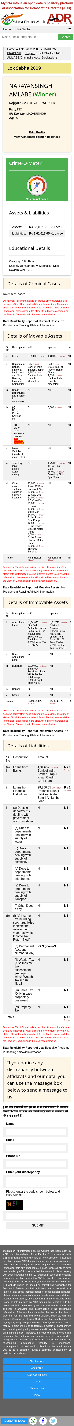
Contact (37, 1381)
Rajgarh (30, 53)
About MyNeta (37, 1361)
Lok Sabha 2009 (29, 49)
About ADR (37, 1368)
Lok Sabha (23, 29)
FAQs (37, 1395)
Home (7, 29)
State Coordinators (37, 1375)
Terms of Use (37, 1388)
